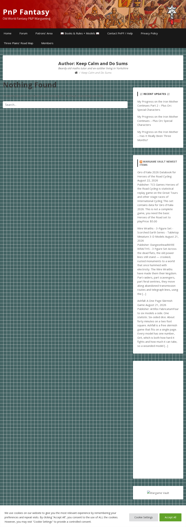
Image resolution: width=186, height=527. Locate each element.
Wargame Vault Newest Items (158, 163)
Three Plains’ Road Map (18, 43)
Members (47, 43)
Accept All (170, 517)
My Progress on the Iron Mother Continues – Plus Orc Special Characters (157, 121)
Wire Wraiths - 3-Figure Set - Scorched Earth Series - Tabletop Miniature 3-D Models (158, 232)
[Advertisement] (158, 419)
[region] (93, 516)
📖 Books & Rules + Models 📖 (79, 33)
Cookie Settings (143, 517)
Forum (23, 33)
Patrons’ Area (43, 33)
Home (7, 33)
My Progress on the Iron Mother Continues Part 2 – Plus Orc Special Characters (157, 105)
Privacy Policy (149, 33)
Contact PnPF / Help (120, 33)
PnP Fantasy (26, 12)
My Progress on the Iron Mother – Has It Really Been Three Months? (157, 136)
